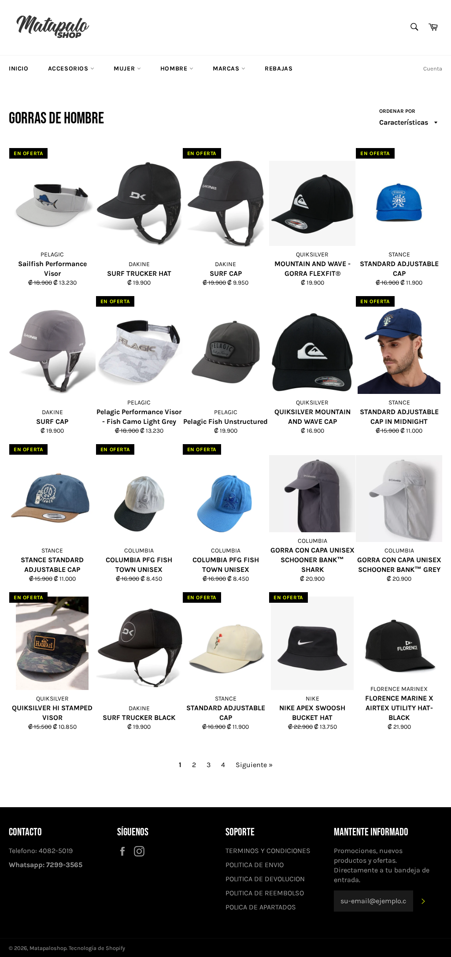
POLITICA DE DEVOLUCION (265, 879)
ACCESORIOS (69, 68)
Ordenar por (397, 111)
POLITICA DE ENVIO (255, 865)
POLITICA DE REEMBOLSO (265, 893)
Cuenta (432, 68)
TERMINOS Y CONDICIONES (268, 850)
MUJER (125, 68)
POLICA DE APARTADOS (261, 907)
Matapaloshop (48, 948)
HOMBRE (174, 68)
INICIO (19, 68)
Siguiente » (254, 764)
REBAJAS (278, 68)
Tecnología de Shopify (97, 948)
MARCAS (227, 68)
